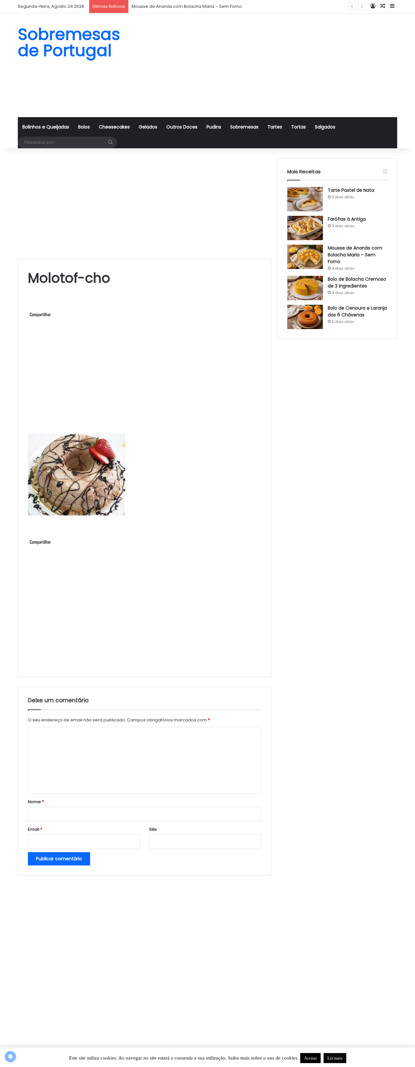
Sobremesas (244, 127)
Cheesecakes (114, 127)
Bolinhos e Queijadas (45, 127)
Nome (36, 802)
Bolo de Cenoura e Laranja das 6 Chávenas (357, 311)
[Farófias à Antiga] (305, 228)
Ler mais (334, 1058)
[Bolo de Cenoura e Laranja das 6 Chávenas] (305, 317)
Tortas (298, 127)
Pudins (214, 127)
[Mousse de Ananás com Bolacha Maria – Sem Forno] (305, 257)
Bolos (84, 127)
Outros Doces (181, 127)
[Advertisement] (272, 65)
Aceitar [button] (310, 1058)
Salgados (325, 127)
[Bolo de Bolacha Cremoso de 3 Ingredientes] (305, 288)
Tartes (274, 127)
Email (35, 829)
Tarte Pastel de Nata (351, 190)
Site (153, 829)
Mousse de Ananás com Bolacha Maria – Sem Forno (355, 255)
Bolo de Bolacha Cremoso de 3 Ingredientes (357, 282)
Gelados (148, 127)
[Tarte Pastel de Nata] (305, 199)
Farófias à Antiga (347, 219)
